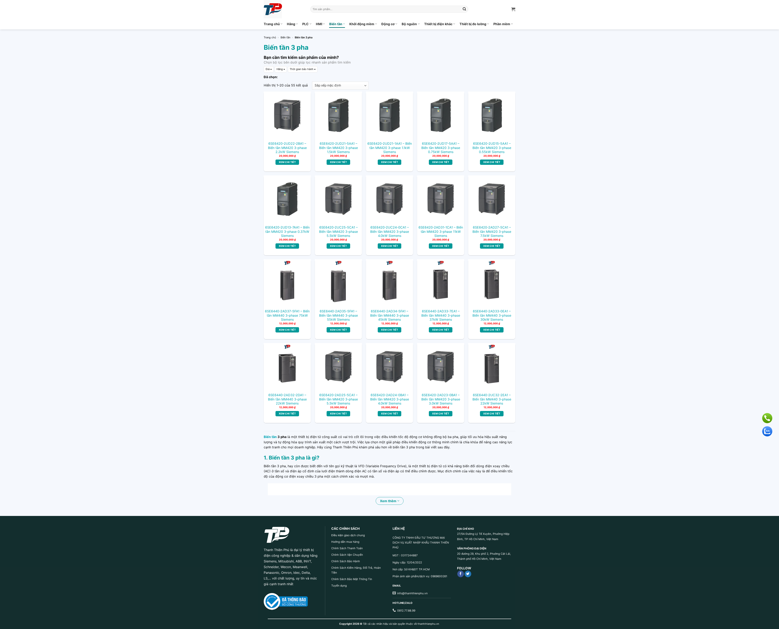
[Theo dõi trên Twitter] (468, 574)
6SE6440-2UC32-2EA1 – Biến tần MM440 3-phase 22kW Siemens (491, 399)
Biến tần (335, 24)
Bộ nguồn (409, 24)
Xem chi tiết (287, 162)
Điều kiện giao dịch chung (348, 535)
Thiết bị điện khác (438, 24)
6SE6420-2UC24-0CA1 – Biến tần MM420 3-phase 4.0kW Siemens (389, 231)
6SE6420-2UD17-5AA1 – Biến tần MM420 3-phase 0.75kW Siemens (440, 147)
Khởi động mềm (361, 24)
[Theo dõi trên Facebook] (460, 574)
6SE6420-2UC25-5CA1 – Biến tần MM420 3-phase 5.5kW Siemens (338, 231)
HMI (319, 24)
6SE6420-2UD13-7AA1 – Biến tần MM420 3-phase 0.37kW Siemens (287, 231)
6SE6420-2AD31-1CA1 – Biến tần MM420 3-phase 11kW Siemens (441, 231)
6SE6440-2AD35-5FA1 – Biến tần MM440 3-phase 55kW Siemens (338, 315)
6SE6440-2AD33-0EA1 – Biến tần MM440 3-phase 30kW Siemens (491, 315)
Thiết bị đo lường (472, 24)
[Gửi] (464, 9)
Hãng (291, 24)
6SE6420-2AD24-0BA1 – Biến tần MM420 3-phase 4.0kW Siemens (389, 399)
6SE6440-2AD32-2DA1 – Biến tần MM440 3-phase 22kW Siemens (287, 399)
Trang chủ (272, 24)
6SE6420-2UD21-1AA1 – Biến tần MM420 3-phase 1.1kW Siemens (389, 147)
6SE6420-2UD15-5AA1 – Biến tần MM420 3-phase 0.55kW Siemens (491, 147)
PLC (305, 24)
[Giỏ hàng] (513, 9)
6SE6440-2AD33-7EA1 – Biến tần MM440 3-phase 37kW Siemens (440, 315)
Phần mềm (501, 24)
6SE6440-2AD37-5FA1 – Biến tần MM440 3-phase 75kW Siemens (287, 315)
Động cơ (388, 24)
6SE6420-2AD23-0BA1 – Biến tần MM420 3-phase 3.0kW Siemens (440, 399)
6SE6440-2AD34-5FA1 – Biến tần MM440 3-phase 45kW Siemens (389, 315)
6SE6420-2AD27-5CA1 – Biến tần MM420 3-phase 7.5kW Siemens (491, 231)
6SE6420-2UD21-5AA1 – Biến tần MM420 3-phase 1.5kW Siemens (338, 147)
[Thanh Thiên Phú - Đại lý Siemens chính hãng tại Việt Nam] (284, 9)
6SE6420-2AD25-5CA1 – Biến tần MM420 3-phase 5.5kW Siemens (338, 399)
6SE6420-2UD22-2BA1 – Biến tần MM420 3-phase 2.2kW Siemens (287, 147)
